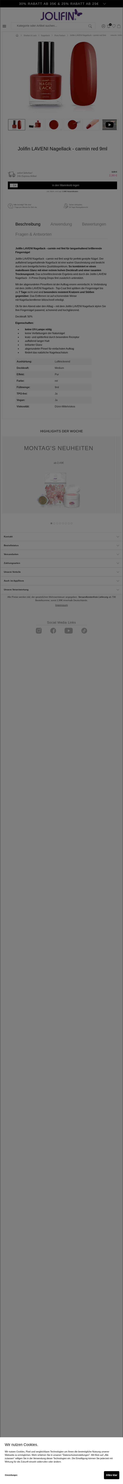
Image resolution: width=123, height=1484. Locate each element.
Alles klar (111, 1475)
